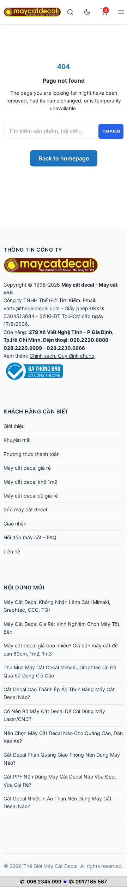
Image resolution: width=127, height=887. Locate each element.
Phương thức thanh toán (32, 454)
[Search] (70, 12)
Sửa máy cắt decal (25, 509)
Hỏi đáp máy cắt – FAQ (30, 537)
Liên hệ (12, 551)
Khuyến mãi (17, 440)
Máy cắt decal (77, 285)
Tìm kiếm (111, 131)
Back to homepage (63, 158)
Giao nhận (15, 524)
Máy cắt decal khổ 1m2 (30, 482)
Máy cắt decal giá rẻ (27, 468)
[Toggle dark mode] (87, 12)
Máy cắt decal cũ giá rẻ (31, 496)
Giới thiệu (14, 426)
